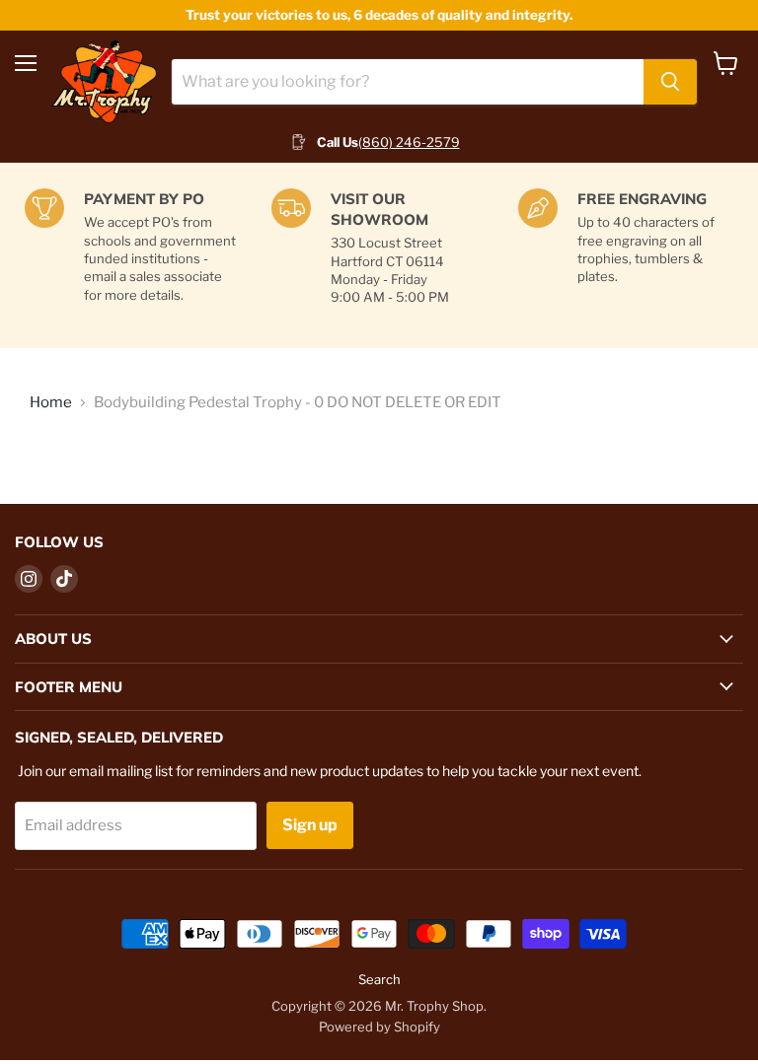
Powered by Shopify (379, 1026)
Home (51, 402)
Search (379, 979)
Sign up (310, 825)
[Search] (670, 82)
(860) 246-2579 (409, 142)
